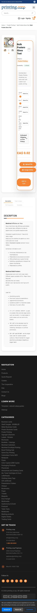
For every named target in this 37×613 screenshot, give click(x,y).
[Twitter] (12, 580)
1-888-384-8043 (11, 543)
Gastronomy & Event (8, 504)
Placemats (5, 468)
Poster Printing (11, 25)
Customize (29, 609)
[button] (10, 42)
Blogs (3, 396)
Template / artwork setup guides (12, 406)
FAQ (2, 388)
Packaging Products (8, 465)
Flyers (3, 460)
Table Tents (5, 509)
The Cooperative (7, 384)
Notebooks (5, 512)
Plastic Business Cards (9, 429)
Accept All (7, 609)
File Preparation (9, 205)
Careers (4, 381)
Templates (19, 205)
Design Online (28, 170)
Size (20, 100)
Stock (20, 107)
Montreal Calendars (8, 445)
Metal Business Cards (9, 427)
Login (23, 18)
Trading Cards (6, 519)
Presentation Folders (8, 483)
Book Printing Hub (7, 450)
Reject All (18, 609)
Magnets (4, 496)
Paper (3, 491)
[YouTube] (25, 580)
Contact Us (5, 392)
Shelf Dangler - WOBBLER (10, 424)
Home (3, 25)
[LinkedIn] (16, 580)
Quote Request (6, 377)
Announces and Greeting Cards (12, 471)
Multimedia (5, 501)
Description (8, 201)
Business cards (6, 422)
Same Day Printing (8, 453)
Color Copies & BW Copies (10, 463)
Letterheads (5, 476)
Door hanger (5, 499)
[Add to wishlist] (29, 49)
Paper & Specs (18, 201)
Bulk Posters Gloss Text (23, 25)
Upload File (28, 164)
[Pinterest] (21, 580)
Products (4, 373)
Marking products (7, 514)
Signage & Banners (8, 435)
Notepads (4, 458)
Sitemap (4, 410)
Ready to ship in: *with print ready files (20, 123)
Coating (20, 112)
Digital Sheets (6, 517)
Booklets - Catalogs (8, 442)
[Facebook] (3, 580)
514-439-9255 (10, 559)
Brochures (4, 440)
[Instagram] (7, 580)
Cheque (4, 486)
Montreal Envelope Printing (10, 447)
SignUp (28, 18)
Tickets (4, 494)
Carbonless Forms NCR (9, 455)
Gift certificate (6, 481)
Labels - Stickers (7, 437)
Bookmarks (5, 488)
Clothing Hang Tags (8, 478)
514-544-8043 (10, 540)
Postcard (4, 506)
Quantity (20, 93)
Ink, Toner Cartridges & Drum (11, 473)
